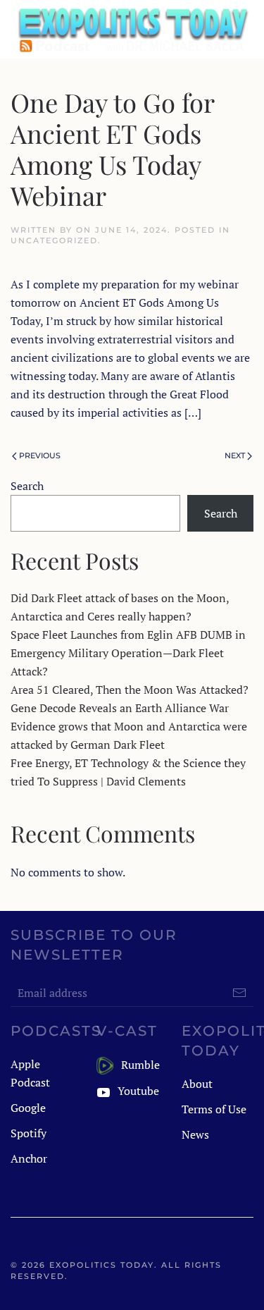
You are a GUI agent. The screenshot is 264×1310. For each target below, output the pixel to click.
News (195, 1134)
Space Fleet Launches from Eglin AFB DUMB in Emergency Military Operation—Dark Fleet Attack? (128, 653)
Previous (40, 455)
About (197, 1083)
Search (27, 486)
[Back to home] (132, 29)
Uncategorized (54, 240)
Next (235, 455)
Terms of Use (214, 1109)
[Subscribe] (239, 993)
